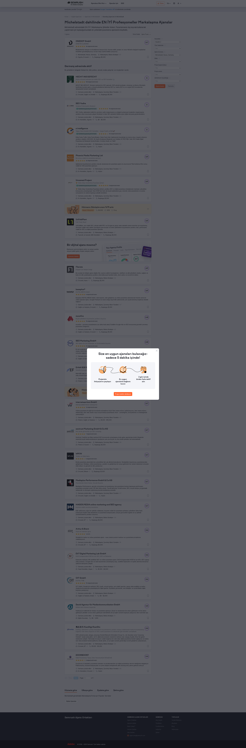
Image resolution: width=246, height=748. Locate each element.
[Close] (156, 350)
